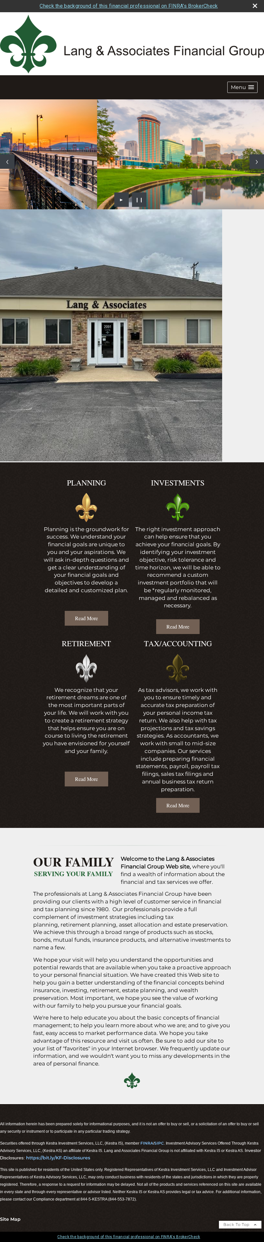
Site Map (10, 1219)
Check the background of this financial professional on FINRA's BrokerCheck (129, 6)
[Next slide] (257, 161)
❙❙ (139, 200)
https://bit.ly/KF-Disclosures (58, 1158)
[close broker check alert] (255, 5)
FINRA (146, 1143)
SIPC (159, 1143)
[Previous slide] (7, 161)
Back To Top (237, 1224)
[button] (242, 87)
